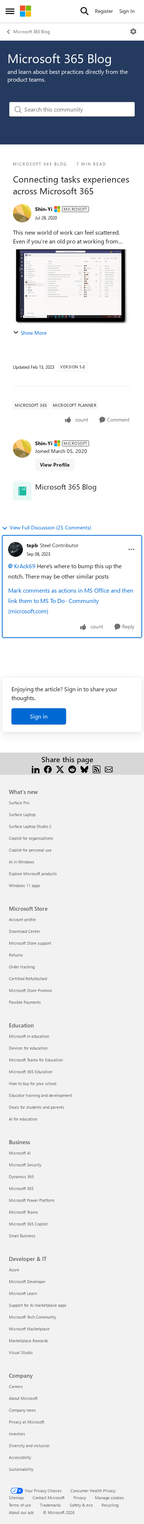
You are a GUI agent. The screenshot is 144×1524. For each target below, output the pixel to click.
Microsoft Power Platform (31, 1200)
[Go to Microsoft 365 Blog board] (22, 491)
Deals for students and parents (36, 1107)
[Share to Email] (109, 768)
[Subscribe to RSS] (96, 768)
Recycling (110, 1505)
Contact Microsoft (48, 1497)
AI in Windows (21, 862)
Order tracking (22, 966)
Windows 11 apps (24, 885)
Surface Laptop (22, 814)
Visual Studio (20, 1352)
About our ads (21, 1512)
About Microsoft (23, 1398)
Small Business (22, 1235)
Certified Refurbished (28, 978)
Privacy (79, 1497)
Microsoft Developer (27, 1281)
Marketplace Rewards (28, 1340)
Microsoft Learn (23, 1293)
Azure (14, 1269)
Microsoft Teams (23, 1212)
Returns (16, 955)
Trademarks (50, 1505)
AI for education (23, 1119)
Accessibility (20, 1457)
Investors (17, 1433)
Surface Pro (19, 802)
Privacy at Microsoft (26, 1422)
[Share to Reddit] (72, 768)
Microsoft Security (25, 1164)
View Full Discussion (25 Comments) (50, 527)
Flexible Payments (25, 1002)
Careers (16, 1386)
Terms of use (20, 1505)
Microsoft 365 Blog (31, 31)
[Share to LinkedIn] (36, 768)
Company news (22, 1410)
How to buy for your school (32, 1083)
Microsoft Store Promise (30, 990)
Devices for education (28, 1048)
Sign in (39, 716)
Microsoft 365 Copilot (28, 1224)
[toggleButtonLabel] (133, 31)
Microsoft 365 (21, 1188)
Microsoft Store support (30, 943)
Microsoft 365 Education (30, 1071)
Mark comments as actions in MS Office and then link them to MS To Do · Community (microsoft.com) (70, 600)
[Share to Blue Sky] (84, 768)
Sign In (127, 10)
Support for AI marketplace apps (37, 1305)
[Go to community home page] (25, 11)
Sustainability (21, 1469)
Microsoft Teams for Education (36, 1060)
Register (104, 10)
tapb (32, 545)
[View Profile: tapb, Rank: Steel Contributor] (15, 549)
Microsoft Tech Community (32, 1317)
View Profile (55, 464)
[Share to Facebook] (48, 768)
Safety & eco (81, 1505)
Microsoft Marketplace (29, 1329)
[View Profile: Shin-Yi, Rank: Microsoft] (22, 213)
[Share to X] (60, 768)
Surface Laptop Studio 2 (30, 826)
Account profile (22, 919)
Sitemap (16, 1497)
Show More (34, 332)
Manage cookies (109, 1497)
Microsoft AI (20, 1153)
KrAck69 (24, 566)
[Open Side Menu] (10, 11)
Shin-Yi (43, 208)
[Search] (84, 11)
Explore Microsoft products (33, 873)
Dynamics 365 (21, 1176)
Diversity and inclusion (29, 1445)
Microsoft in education (29, 1036)
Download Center (24, 931)
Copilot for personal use (30, 850)
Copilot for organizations (31, 838)
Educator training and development (40, 1095)
